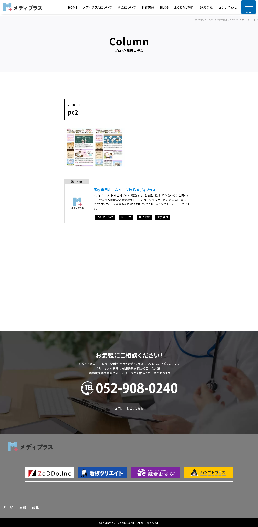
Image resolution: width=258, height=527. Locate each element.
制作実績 (147, 7)
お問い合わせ (227, 7)
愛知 (22, 507)
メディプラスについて (97, 7)
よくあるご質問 (184, 7)
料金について (127, 7)
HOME (73, 7)
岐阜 (35, 507)
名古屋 (8, 507)
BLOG (164, 7)
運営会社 (206, 7)
